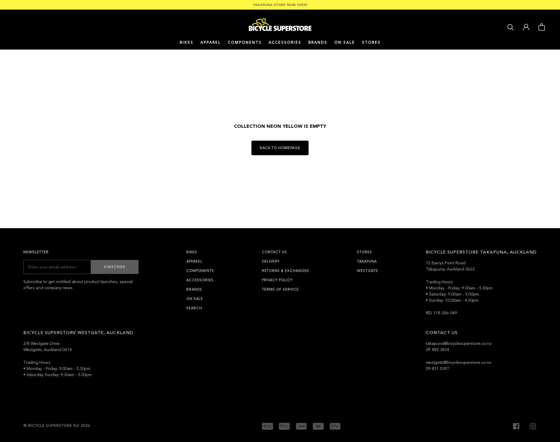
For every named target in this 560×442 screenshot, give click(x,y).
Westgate (367, 271)
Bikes (186, 42)
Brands (194, 289)
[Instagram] (533, 425)
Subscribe (114, 267)
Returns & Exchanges (285, 271)
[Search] (510, 26)
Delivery (271, 261)
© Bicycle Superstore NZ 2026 (56, 425)
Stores (371, 42)
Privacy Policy (277, 280)
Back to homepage (280, 148)
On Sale (344, 42)
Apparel (210, 42)
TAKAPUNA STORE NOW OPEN (280, 5)
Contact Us (274, 252)
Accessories (285, 42)
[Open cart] (541, 26)
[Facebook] (516, 425)
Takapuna (367, 261)
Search (194, 308)
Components (245, 42)
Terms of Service (280, 289)
